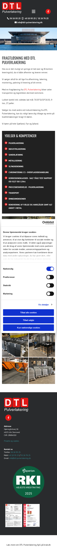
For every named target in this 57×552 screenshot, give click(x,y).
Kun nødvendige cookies (28, 328)
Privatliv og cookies (11, 441)
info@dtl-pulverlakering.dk (30, 22)
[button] (33, 12)
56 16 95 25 (15, 18)
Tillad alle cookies (28, 312)
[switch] (50, 277)
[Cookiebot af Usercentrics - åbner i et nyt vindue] (42, 222)
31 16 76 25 (43, 18)
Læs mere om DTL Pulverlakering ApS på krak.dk (28, 544)
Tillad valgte (28, 320)
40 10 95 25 (14, 455)
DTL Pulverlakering (32, 89)
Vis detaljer (43, 304)
